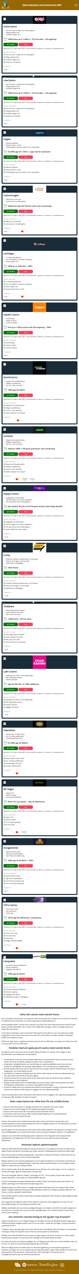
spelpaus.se (40, 48)
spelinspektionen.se (58, 48)
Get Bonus (11, 44)
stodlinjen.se (48, 48)
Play (25, 44)
